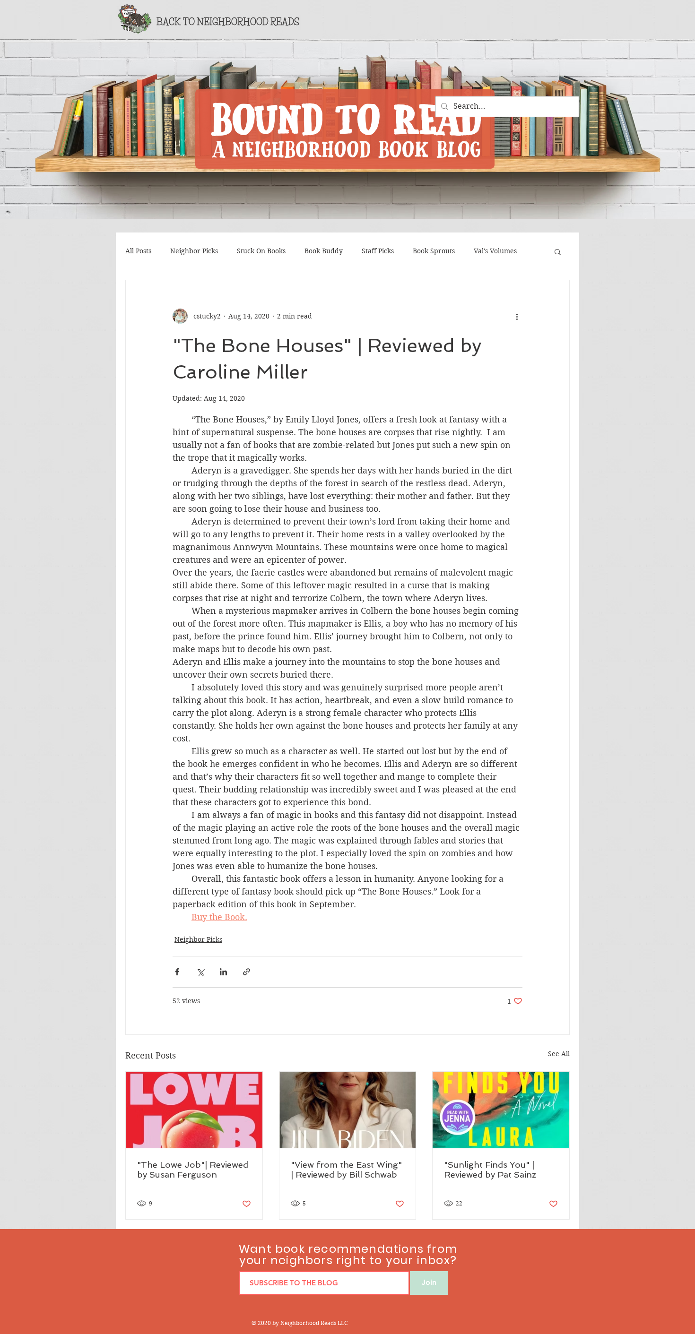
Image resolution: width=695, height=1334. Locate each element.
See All (559, 1054)
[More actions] (516, 316)
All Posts (138, 251)
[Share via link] (246, 971)
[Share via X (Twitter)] (200, 971)
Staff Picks (378, 251)
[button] (557, 251)
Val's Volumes (495, 251)
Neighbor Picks (194, 251)
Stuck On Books (261, 251)
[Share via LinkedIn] (223, 971)
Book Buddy (323, 251)
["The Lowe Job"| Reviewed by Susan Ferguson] (194, 1110)
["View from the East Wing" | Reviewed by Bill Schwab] (347, 1110)
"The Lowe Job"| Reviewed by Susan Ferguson (192, 1169)
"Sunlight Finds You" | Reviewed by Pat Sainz (490, 1169)
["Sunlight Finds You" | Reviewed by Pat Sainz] (501, 1110)
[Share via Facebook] (177, 971)
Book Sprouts (434, 251)
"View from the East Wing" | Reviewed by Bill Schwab (346, 1169)
